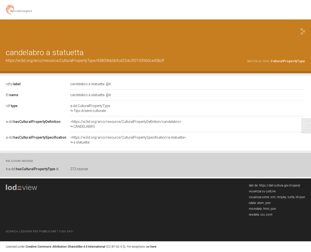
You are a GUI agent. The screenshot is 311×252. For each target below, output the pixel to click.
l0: (12, 95)
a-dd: (33, 122)
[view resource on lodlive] (303, 31)
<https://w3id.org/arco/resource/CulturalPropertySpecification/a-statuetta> (128, 139)
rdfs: (13, 84)
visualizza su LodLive (262, 191)
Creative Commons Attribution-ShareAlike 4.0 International (65, 246)
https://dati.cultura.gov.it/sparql (279, 185)
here (153, 246)
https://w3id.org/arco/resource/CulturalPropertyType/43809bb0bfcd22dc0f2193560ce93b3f (85, 60)
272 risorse (79, 169)
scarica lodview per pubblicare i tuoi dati (39, 231)
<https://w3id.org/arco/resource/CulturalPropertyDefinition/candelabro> (125, 124)
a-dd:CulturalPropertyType (90, 108)
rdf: (11, 106)
